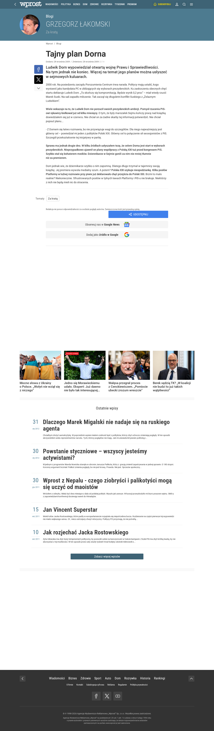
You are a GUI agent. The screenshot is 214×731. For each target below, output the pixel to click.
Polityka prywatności (139, 684)
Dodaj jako (102, 234)
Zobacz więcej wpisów (107, 556)
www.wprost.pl (111, 723)
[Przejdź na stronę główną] (15, 4)
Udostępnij (140, 214)
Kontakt (79, 684)
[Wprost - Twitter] (107, 696)
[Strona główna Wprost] (30, 4)
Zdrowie (94, 4)
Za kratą (52, 32)
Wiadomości (51, 4)
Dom (85, 4)
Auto (108, 678)
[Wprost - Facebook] (96, 696)
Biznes (76, 4)
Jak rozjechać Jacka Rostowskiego (85, 532)
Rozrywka (106, 4)
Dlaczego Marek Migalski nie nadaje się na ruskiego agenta (106, 425)
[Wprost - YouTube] (117, 696)
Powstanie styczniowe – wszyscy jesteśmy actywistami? (95, 454)
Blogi (49, 16)
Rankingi (159, 678)
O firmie (70, 684)
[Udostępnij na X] (38, 79)
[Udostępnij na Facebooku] (38, 69)
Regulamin (122, 684)
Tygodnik (120, 4)
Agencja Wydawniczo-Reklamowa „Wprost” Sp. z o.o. (101, 713)
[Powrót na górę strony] (191, 679)
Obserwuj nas (102, 224)
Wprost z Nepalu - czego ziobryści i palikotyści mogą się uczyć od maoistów (107, 483)
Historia (145, 678)
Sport (97, 678)
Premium (132, 4)
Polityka (66, 4)
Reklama (111, 684)
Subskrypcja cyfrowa (95, 684)
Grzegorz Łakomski (78, 24)
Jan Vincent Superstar (70, 509)
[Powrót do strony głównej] (22, 679)
